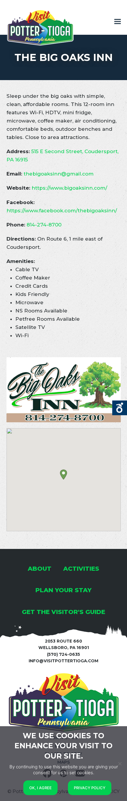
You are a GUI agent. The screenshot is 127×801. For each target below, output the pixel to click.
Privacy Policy (89, 787)
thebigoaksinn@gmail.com (59, 174)
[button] (117, 21)
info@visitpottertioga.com (63, 660)
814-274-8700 (44, 225)
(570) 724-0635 (63, 654)
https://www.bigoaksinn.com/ (69, 188)
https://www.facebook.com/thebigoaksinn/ (61, 211)
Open (119, 407)
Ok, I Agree (40, 787)
